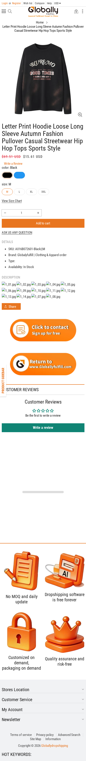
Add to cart (43, 223)
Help (49, 3)
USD (56, 3)
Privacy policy (45, 735)
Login (5, 3)
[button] (4, 11)
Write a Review (13, 164)
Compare (40, 3)
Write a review (43, 428)
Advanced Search (69, 735)
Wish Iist (27, 3)
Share (12, 307)
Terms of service (21, 735)
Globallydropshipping (54, 746)
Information (53, 739)
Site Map (35, 739)
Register (15, 3)
